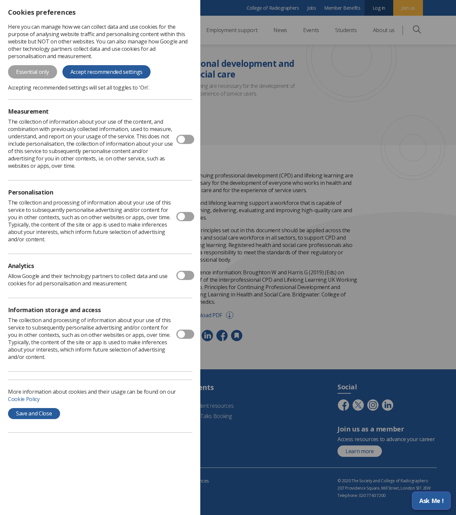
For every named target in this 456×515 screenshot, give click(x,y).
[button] (431, 501)
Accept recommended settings (106, 72)
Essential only (32, 72)
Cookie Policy (24, 399)
